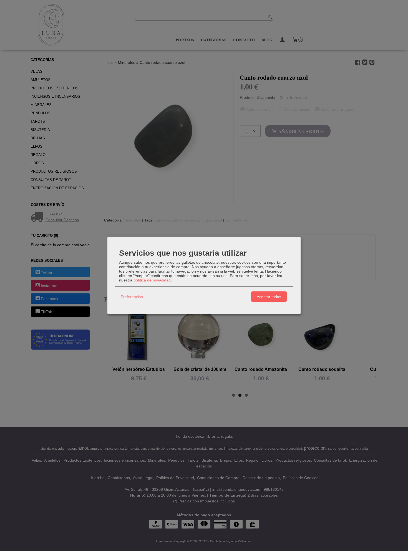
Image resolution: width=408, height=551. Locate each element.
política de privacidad (152, 280)
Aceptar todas (269, 296)
